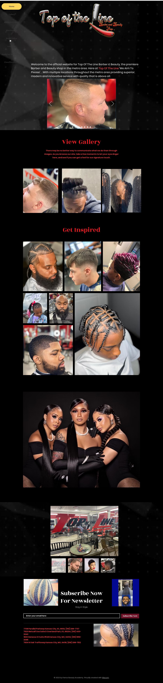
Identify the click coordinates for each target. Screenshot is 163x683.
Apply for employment (12, 54)
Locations (11, 46)
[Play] (10, 41)
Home (11, 6)
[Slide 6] (84, 127)
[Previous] (50, 103)
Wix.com (105, 677)
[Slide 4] (78, 127)
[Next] (112, 103)
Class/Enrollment (11, 62)
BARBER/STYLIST (11, 22)
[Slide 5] (81, 127)
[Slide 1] (72, 127)
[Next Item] (114, 531)
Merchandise (11, 30)
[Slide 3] (75, 127)
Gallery (11, 14)
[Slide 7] (86, 127)
